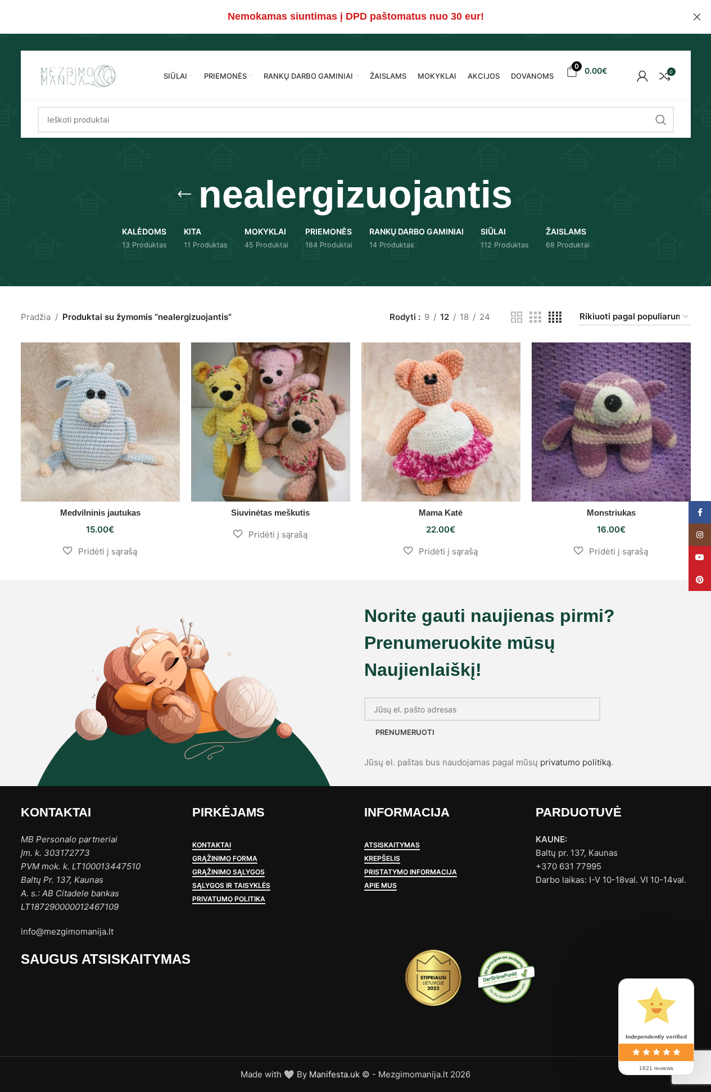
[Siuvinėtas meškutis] (270, 422)
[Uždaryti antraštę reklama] (697, 17)
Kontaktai (211, 845)
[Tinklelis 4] (555, 317)
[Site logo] (77, 75)
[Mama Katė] (440, 422)
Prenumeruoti (404, 732)
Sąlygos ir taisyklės (231, 886)
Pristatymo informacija (410, 872)
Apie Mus (380, 886)
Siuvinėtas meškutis (270, 512)
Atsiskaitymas (392, 845)
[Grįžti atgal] (184, 194)
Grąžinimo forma (224, 859)
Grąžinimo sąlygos (228, 872)
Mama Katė (441, 512)
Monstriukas (611, 512)
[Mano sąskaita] (642, 76)
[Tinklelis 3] (535, 317)
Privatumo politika (228, 899)
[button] (100, 551)
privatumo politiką (575, 762)
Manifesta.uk (334, 1074)
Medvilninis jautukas (100, 512)
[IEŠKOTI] (661, 120)
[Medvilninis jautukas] (100, 422)
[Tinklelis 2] (516, 317)
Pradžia (36, 317)
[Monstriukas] (611, 422)
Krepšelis (382, 859)
